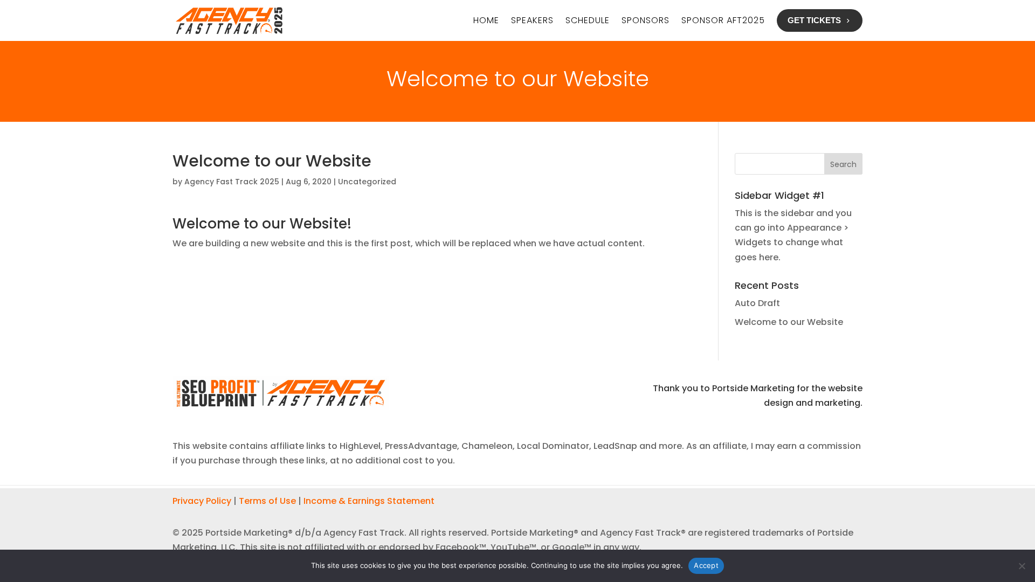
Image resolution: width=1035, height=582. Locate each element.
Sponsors (646, 20)
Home (486, 20)
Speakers (532, 20)
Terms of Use (267, 501)
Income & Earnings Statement (368, 501)
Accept (706, 565)
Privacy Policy (201, 501)
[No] (1021, 565)
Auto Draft (757, 303)
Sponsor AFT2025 (723, 20)
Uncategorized (367, 181)
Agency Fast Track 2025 (231, 181)
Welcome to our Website (789, 322)
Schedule (587, 20)
